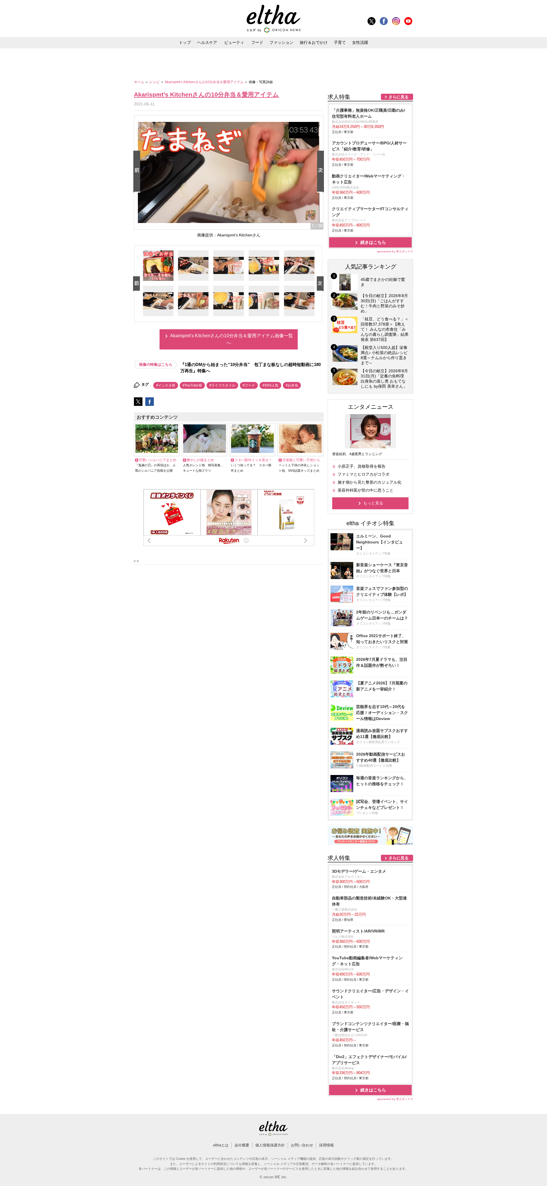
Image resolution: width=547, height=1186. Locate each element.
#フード (249, 385)
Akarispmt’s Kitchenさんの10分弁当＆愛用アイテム (204, 82)
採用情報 (326, 1145)
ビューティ (234, 42)
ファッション (281, 42)
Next (321, 172)
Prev (137, 172)
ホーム (139, 82)
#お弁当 (292, 385)
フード (257, 42)
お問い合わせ (302, 1145)
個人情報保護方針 (270, 1145)
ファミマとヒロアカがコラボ (363, 474)
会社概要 (241, 1145)
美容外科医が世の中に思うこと (365, 490)
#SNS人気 (270, 385)
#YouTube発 (192, 385)
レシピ (154, 82)
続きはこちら (373, 242)
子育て (340, 42)
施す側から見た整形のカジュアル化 (369, 482)
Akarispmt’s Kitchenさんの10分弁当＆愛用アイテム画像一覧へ (231, 339)
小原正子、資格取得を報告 (361, 466)
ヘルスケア (207, 42)
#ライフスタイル (222, 385)
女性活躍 (360, 42)
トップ (185, 42)
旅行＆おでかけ (314, 42)
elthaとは (220, 1145)
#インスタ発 (165, 385)
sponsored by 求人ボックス (395, 251)
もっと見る (373, 503)
